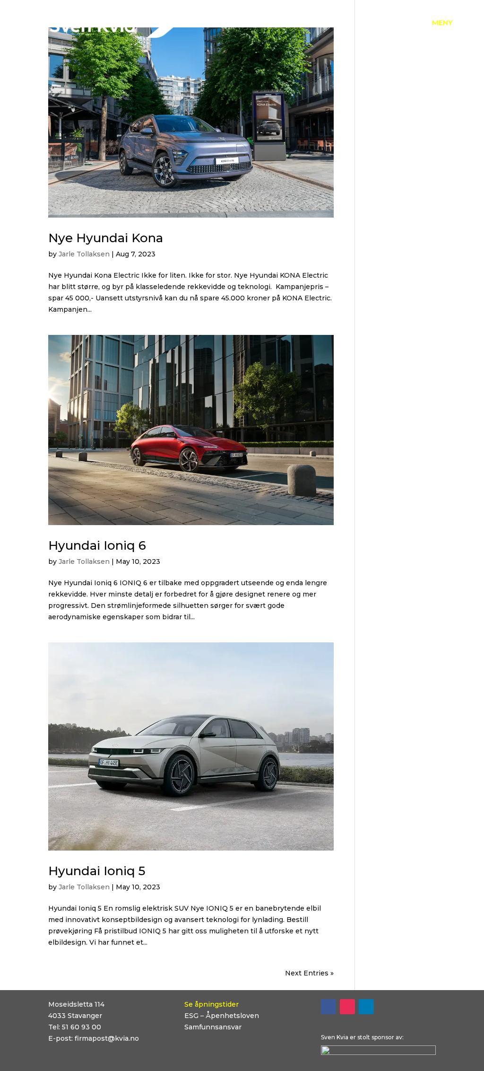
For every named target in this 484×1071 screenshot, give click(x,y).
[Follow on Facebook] (328, 1006)
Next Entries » (309, 973)
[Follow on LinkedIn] (366, 1006)
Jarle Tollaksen (84, 254)
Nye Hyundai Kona (105, 238)
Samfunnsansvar (213, 1027)
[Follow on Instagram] (347, 1006)
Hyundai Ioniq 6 (97, 545)
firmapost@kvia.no (107, 1038)
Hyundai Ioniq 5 (96, 870)
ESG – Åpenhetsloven (221, 1015)
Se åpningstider (211, 1004)
